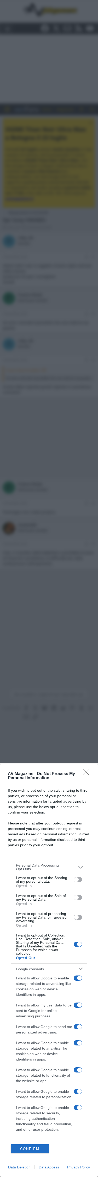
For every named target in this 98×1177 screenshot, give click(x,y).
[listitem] (49, 867)
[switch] (78, 879)
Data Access (49, 1167)
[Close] (88, 774)
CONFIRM (29, 1149)
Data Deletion (19, 1167)
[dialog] (49, 970)
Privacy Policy (78, 1167)
